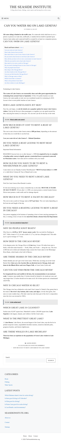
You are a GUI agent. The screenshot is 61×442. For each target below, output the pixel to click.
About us (7, 418)
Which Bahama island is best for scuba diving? (19, 395)
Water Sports (31, 343)
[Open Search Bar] (58, 18)
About (30, 436)
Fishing (7, 382)
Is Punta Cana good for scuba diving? (16, 404)
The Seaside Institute (30, 7)
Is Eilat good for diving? (12, 401)
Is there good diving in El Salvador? (16, 398)
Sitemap (7, 427)
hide (21, 47)
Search (8, 357)
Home (25, 436)
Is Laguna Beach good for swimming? (31, 345)
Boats (6, 379)
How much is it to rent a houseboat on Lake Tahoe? (31, 347)
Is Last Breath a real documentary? (15, 407)
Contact (7, 422)
